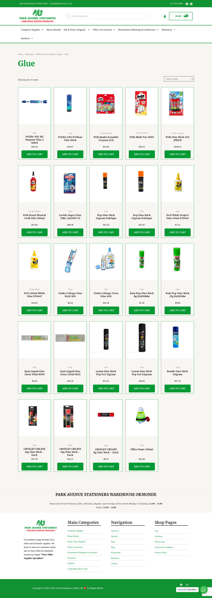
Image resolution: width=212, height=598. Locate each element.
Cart (156, 531)
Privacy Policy (161, 553)
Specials (114, 536)
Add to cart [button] (34, 154)
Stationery (167, 29)
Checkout (158, 536)
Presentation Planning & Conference (136, 29)
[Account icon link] (165, 16)
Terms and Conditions (164, 547)
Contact (114, 563)
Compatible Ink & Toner (77, 569)
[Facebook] (187, 4)
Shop (113, 542)
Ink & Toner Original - (75, 29)
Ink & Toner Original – (77, 542)
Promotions (115, 553)
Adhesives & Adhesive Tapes (49, 54)
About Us (115, 531)
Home (21, 54)
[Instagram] (191, 4)
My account (160, 542)
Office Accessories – (75, 547)
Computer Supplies (30, 29)
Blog (113, 547)
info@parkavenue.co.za (61, 3)
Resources (115, 558)
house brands (54, 29)
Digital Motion (96, 588)
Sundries (25, 38)
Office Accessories (102, 29)
